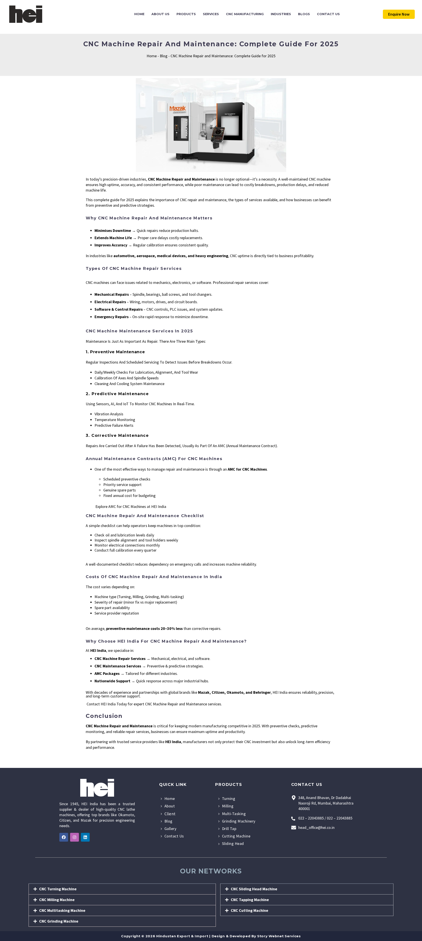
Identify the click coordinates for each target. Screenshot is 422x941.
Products (186, 14)
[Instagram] (74, 837)
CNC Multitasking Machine (62, 910)
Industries (281, 14)
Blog (163, 55)
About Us (160, 14)
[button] (122, 889)
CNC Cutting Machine (249, 910)
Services (211, 14)
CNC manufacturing (245, 14)
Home (139, 14)
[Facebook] (63, 837)
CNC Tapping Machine (250, 899)
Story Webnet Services (279, 936)
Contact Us (328, 14)
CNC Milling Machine (57, 899)
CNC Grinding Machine (58, 921)
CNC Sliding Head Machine (254, 888)
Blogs (304, 14)
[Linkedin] (85, 837)
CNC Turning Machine (57, 888)
